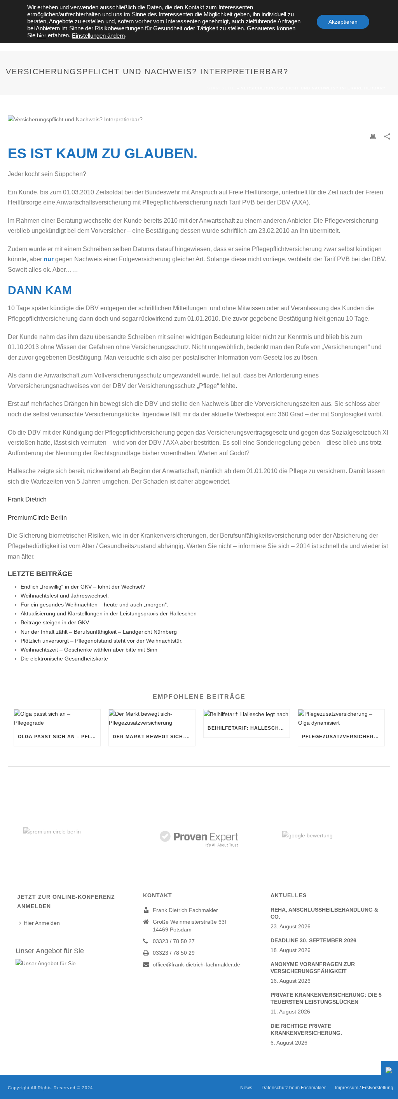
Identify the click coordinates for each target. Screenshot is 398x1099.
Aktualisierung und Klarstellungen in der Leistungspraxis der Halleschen (109, 613)
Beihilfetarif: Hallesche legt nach (249, 728)
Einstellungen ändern (98, 36)
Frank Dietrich (29, 499)
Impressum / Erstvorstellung (364, 1087)
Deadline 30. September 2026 (313, 940)
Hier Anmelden (42, 923)
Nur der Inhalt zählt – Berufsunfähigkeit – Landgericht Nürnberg (99, 632)
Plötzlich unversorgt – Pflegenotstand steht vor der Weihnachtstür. (102, 641)
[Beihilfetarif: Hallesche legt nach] (247, 714)
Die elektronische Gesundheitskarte (64, 658)
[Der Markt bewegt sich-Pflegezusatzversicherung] (152, 718)
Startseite (221, 88)
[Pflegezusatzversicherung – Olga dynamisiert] (341, 718)
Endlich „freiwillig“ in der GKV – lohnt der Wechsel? (83, 587)
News (246, 1087)
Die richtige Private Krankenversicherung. (306, 1029)
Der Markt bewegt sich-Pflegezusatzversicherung (154, 736)
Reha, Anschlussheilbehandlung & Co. (324, 913)
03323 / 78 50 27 (174, 941)
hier (41, 35)
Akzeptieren (343, 22)
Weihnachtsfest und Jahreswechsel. (65, 595)
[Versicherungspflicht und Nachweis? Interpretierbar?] (199, 119)
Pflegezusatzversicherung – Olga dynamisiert (343, 736)
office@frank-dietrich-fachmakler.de (196, 964)
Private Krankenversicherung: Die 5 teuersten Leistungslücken (326, 998)
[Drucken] (373, 136)
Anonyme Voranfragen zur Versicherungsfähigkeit (313, 967)
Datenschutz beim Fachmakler (294, 1087)
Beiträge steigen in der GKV (55, 622)
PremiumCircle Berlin (37, 517)
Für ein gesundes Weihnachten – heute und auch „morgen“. (94, 604)
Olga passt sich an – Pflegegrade (59, 736)
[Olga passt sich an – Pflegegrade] (57, 718)
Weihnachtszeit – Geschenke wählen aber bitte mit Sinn (89, 649)
